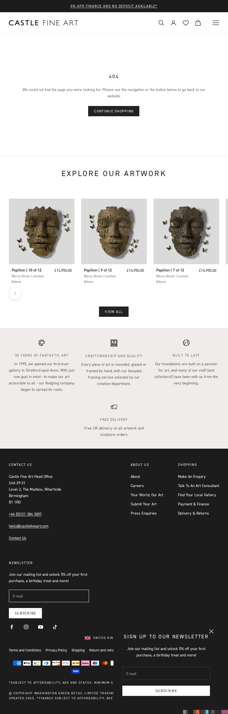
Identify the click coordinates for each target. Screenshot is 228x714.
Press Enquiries (144, 513)
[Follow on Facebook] (11, 627)
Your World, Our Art (147, 494)
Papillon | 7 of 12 (170, 270)
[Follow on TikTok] (55, 627)
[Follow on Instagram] (26, 627)
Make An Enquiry (192, 476)
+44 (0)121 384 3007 (25, 514)
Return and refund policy (108, 650)
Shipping (78, 650)
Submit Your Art (144, 503)
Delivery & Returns (193, 513)
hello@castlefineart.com (28, 525)
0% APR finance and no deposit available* (114, 6)
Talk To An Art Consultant (198, 485)
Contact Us (17, 537)
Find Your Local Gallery (197, 494)
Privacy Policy (56, 650)
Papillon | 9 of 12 (98, 270)
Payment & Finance (193, 503)
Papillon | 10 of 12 (26, 270)
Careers (137, 485)
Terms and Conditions (25, 650)
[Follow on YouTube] (40, 627)
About (135, 476)
